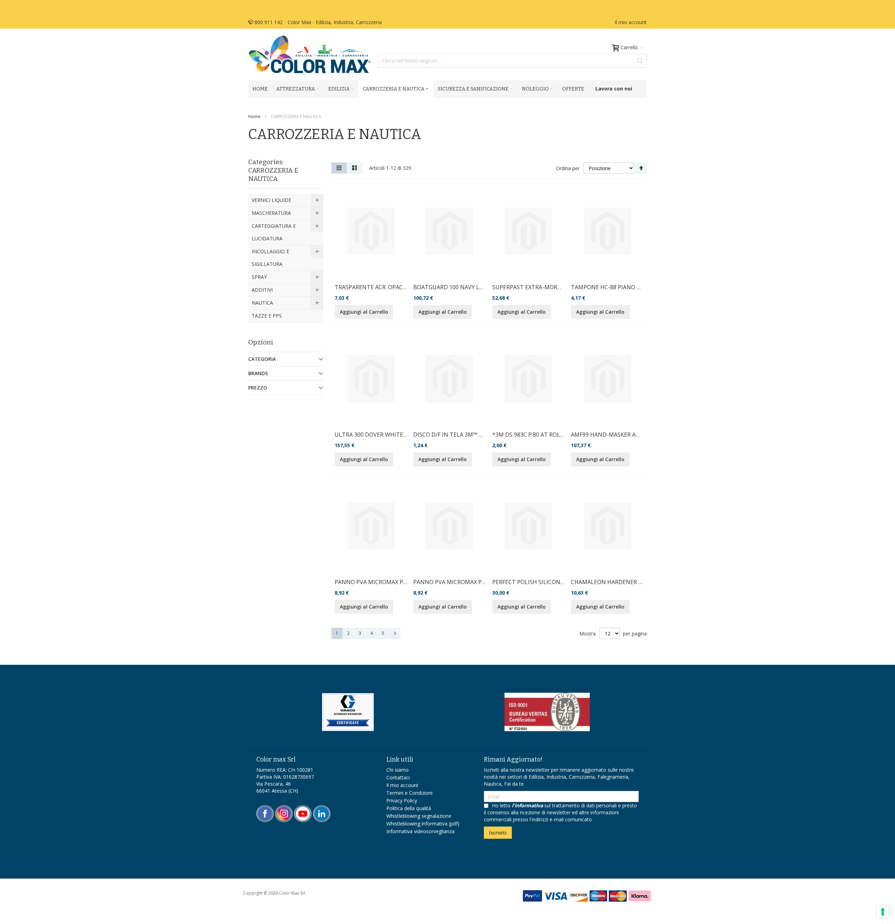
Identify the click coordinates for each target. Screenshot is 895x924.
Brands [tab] (258, 373)
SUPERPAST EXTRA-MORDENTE (534, 287)
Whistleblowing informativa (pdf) (422, 823)
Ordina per (568, 168)
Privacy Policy (401, 800)
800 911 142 (267, 22)
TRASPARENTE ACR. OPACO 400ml (379, 287)
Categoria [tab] (262, 359)
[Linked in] (321, 808)
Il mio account (631, 22)
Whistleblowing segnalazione (418, 816)
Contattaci (398, 777)
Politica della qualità (408, 808)
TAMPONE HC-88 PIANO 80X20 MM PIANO (627, 287)
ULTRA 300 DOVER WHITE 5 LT (375, 434)
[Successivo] (394, 633)
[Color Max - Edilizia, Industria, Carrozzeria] (309, 54)
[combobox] (512, 61)
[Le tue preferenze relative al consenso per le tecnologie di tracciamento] (882, 911)
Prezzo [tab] (257, 387)
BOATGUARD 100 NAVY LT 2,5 (452, 287)
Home (255, 116)
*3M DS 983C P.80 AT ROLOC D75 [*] (540, 434)
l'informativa (527, 805)
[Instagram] (284, 808)
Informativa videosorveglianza (420, 831)
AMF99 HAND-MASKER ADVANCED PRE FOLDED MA (639, 434)
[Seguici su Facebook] (265, 808)
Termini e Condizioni (409, 793)
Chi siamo (397, 769)
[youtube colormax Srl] (303, 808)
